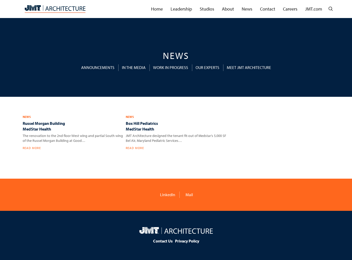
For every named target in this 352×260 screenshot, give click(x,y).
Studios (207, 9)
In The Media (134, 67)
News (247, 9)
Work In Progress (170, 67)
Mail (189, 194)
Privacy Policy (187, 241)
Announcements (97, 67)
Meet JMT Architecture (249, 67)
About (228, 9)
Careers (290, 9)
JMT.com (313, 9)
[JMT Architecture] (55, 9)
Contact (267, 9)
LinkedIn (167, 194)
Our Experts (207, 67)
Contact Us (163, 241)
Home (157, 9)
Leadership (181, 9)
